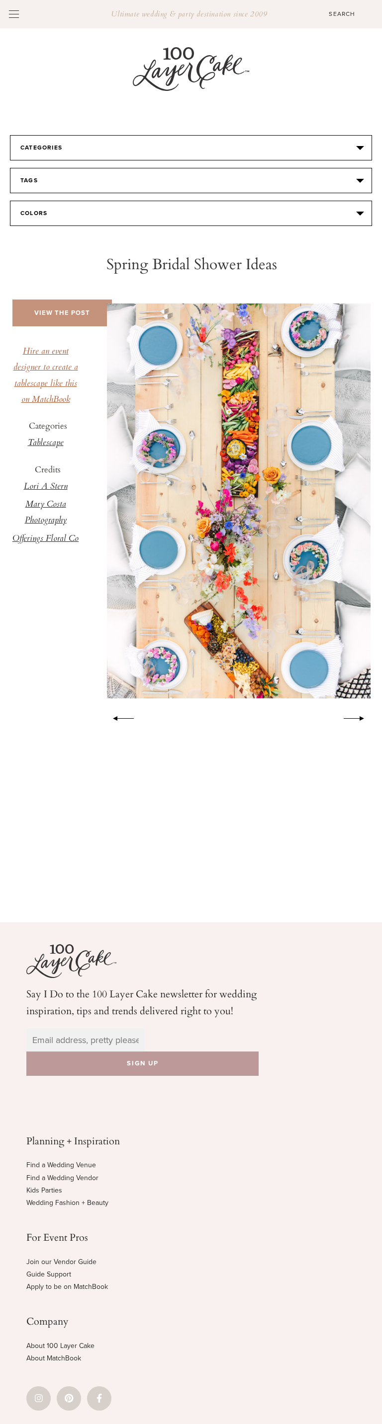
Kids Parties (44, 1190)
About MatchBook (53, 1358)
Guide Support (48, 1274)
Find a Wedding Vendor (62, 1178)
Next (359, 716)
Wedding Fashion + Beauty (67, 1203)
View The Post (62, 313)
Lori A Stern (46, 487)
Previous (118, 716)
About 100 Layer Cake (60, 1346)
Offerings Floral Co (45, 539)
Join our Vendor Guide (61, 1262)
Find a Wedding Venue (61, 1165)
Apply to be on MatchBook (67, 1286)
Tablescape (46, 443)
